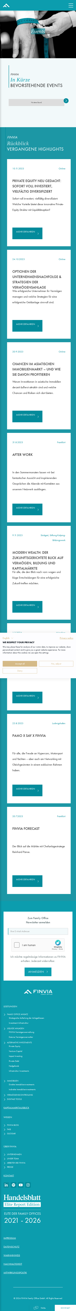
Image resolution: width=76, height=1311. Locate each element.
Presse (10, 1167)
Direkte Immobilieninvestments (21, 1084)
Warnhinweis (12, 1255)
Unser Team (13, 1158)
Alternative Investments (19, 1042)
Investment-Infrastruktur (18, 1023)
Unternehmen (14, 1154)
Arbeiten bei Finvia (16, 1162)
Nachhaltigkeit (13, 1263)
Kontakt (9, 1175)
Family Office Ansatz (17, 1014)
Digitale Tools (14, 1099)
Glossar (11, 1133)
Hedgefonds (14, 1066)
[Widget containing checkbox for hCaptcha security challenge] (38, 945)
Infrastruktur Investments (19, 1071)
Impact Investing (15, 1056)
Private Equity (14, 1046)
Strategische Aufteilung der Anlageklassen (26, 1018)
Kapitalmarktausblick (16, 1107)
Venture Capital (15, 1051)
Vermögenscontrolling (20, 1094)
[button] (66, 100)
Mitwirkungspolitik (15, 1272)
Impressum (10, 1238)
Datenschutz (11, 1246)
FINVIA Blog (13, 1125)
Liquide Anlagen (15, 1028)
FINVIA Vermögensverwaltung (21, 1032)
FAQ (9, 1129)
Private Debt (14, 1061)
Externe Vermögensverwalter (21, 1037)
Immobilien (12, 1080)
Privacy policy (66, 638)
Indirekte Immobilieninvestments (22, 1089)
